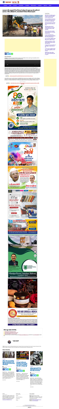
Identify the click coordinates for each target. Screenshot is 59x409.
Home (17, 395)
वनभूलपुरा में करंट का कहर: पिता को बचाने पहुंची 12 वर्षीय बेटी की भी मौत (50, 46)
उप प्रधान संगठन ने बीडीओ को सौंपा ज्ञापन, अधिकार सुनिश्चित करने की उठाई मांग (50, 49)
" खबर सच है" (15, 341)
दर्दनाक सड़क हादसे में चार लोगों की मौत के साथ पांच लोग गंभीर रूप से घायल (35, 369)
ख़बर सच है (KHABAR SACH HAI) (30, 405)
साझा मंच (45, 5)
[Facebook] (6, 54)
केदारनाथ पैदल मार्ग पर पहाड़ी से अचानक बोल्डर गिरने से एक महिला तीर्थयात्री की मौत (50, 32)
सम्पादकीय (27, 5)
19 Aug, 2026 (37, 372)
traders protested (8, 347)
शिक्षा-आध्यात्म (33, 5)
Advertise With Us (19, 397)
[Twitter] (8, 54)
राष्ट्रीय (10, 5)
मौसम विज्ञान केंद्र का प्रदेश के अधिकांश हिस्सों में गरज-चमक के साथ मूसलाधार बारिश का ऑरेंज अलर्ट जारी (49, 28)
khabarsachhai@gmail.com (23, 334)
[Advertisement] (23, 45)
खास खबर (15, 5)
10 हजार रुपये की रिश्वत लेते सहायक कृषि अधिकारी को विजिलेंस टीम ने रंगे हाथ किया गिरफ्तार (50, 35)
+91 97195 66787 (36, 334)
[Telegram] (10, 54)
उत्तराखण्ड (5, 5)
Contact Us (18, 398)
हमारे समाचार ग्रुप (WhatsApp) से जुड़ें (10, 331)
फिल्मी (50, 5)
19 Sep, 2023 (4, 13)
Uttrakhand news (30, 347)
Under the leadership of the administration (18, 347)
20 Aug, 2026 (10, 366)
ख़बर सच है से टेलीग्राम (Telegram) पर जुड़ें (11, 333)
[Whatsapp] (12, 54)
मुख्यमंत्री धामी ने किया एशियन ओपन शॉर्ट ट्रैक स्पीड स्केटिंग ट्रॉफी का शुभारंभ (50, 53)
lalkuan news (7, 346)
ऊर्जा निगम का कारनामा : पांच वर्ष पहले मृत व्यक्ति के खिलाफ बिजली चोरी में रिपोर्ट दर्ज (50, 42)
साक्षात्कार (39, 5)
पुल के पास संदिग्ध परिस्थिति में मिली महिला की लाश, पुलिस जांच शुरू (50, 39)
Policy (17, 400)
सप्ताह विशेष (21, 5)
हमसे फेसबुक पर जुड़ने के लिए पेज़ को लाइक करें (11, 332)
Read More (18, 381)
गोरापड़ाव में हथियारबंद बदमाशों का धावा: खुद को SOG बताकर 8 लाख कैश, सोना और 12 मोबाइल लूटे (21, 364)
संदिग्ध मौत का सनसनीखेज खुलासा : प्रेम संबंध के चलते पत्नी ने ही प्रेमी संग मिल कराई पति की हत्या (8, 363)
